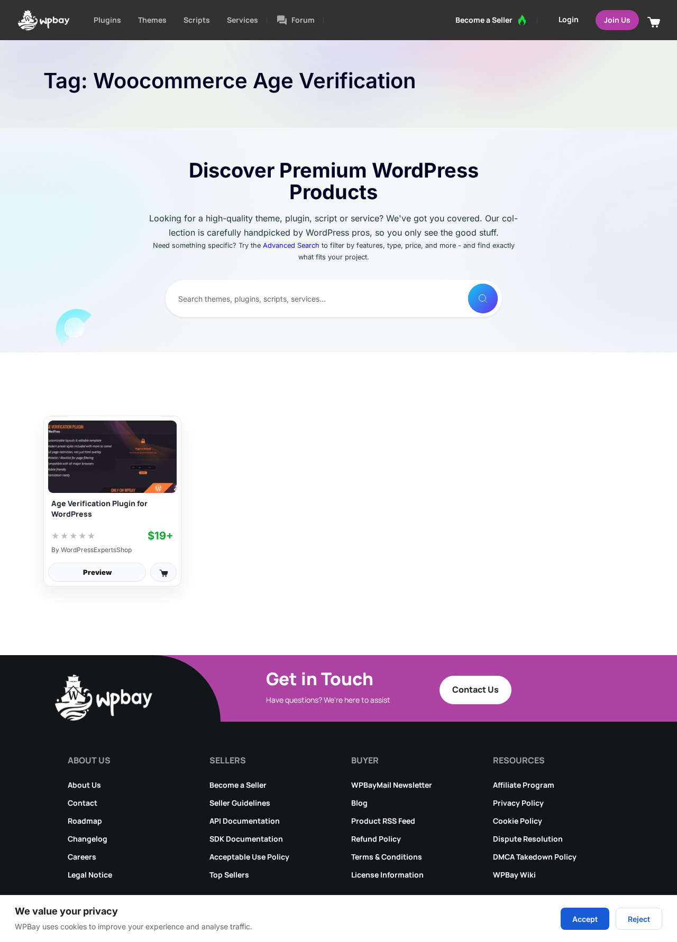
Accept (585, 919)
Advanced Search (291, 245)
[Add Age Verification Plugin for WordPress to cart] (163, 572)
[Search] (483, 298)
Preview (97, 572)
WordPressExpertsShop (96, 550)
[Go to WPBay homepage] (43, 20)
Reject (639, 919)
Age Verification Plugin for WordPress (99, 508)
